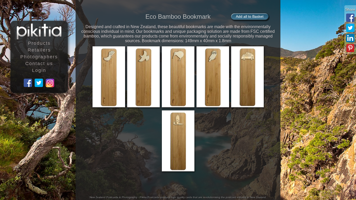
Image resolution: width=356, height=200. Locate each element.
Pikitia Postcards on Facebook (28, 83)
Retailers (39, 50)
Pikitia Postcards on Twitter (39, 83)
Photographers (39, 56)
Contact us (39, 63)
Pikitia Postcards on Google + (50, 83)
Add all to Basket (249, 16)
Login (39, 70)
